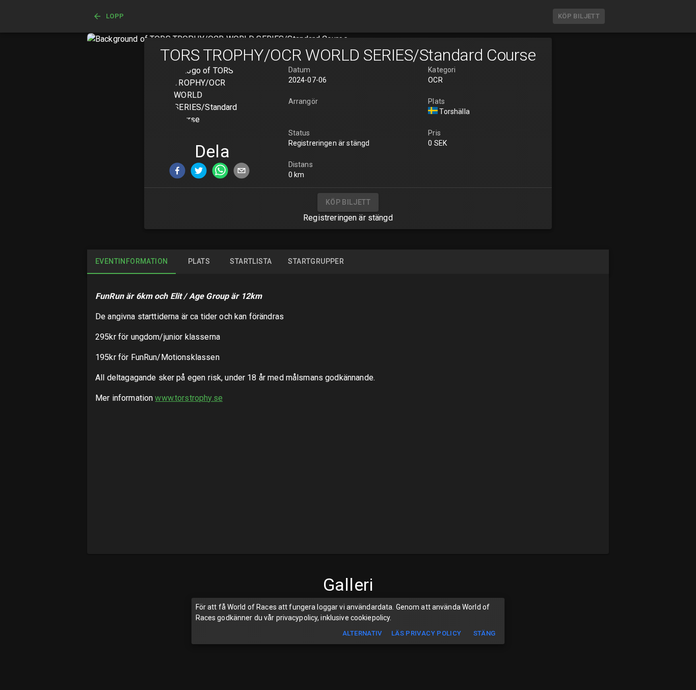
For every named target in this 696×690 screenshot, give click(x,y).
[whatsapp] (220, 172)
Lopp (115, 16)
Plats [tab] (199, 261)
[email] (241, 172)
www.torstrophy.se (189, 398)
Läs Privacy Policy (426, 633)
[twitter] (199, 172)
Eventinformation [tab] (131, 261)
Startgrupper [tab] (316, 261)
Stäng (484, 633)
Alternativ (362, 633)
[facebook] (177, 172)
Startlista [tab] (251, 261)
